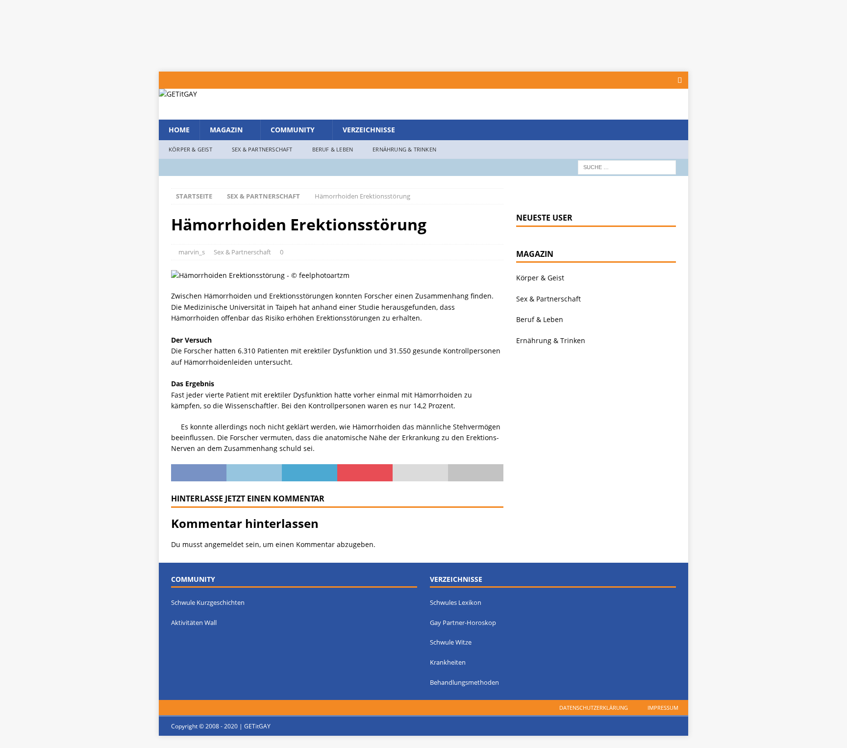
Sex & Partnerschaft (262, 149)
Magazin (226, 129)
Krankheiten (448, 662)
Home (179, 129)
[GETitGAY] (178, 94)
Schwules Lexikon (455, 602)
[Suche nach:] (627, 166)
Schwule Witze (451, 642)
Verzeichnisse (369, 129)
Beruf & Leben (332, 149)
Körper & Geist (190, 149)
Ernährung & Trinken (404, 149)
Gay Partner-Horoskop (463, 622)
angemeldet (224, 544)
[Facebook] (679, 80)
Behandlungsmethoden (464, 682)
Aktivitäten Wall (194, 622)
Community (293, 129)
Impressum (663, 707)
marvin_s (191, 252)
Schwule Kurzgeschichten (208, 602)
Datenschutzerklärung (593, 707)
